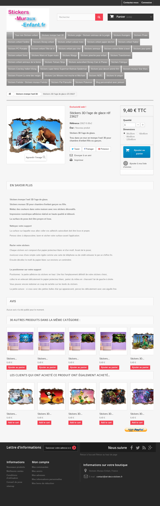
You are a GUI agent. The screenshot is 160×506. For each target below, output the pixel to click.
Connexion (146, 2)
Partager (89, 149)
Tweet (77, 149)
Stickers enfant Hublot (128, 42)
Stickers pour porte (142, 49)
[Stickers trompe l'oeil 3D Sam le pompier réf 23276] (51, 341)
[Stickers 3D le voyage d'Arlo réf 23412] (144, 341)
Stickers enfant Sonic (18, 55)
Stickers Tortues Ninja (55, 62)
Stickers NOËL (96, 75)
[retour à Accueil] (10, 94)
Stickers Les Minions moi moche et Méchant (65, 75)
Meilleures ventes (15, 471)
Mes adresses (38, 475)
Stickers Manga (69, 55)
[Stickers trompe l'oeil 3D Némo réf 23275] (20, 341)
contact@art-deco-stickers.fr (109, 476)
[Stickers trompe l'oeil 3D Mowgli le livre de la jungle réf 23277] (82, 341)
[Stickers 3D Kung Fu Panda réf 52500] (51, 396)
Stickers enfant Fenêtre (18, 42)
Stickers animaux (92, 49)
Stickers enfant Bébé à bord (117, 49)
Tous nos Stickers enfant (26, 35)
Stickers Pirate (141, 35)
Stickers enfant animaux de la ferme (24, 62)
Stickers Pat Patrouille (61, 82)
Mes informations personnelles (47, 479)
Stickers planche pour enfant (94, 55)
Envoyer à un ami (82, 155)
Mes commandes (40, 467)
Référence (74, 123)
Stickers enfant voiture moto (70, 42)
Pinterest (104, 149)
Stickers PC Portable (17, 49)
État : (72, 128)
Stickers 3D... (137, 358)
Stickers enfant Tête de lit (43, 49)
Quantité (127, 120)
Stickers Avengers (122, 35)
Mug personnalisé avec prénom (110, 82)
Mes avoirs (37, 471)
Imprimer (78, 160)
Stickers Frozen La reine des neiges (24, 75)
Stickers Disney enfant (43, 42)
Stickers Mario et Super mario (45, 55)
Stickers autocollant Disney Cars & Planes (88, 62)
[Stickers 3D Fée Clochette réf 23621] (82, 396)
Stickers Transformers (120, 55)
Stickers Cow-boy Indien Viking (22, 69)
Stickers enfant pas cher (69, 49)
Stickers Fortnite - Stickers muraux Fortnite (27, 82)
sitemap (10, 486)
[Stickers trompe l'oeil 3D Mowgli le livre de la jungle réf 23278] (113, 341)
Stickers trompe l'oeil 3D (53, 35)
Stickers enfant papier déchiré (100, 42)
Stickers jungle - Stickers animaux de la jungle (89, 35)
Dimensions (129, 129)
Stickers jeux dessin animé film (105, 69)
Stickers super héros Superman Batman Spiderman (63, 69)
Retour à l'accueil (87, 454)
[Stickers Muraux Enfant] (29, 19)
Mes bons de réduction (43, 483)
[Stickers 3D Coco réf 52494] (144, 396)
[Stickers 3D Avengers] (113, 396)
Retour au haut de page (106, 454)
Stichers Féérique (119, 62)
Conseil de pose (14, 482)
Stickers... (12, 358)
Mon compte (40, 462)
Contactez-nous (130, 2)
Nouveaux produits (16, 467)
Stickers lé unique (115, 75)
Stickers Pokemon (83, 82)
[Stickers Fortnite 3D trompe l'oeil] (20, 396)
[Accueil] (10, 35)
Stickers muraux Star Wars (135, 69)
